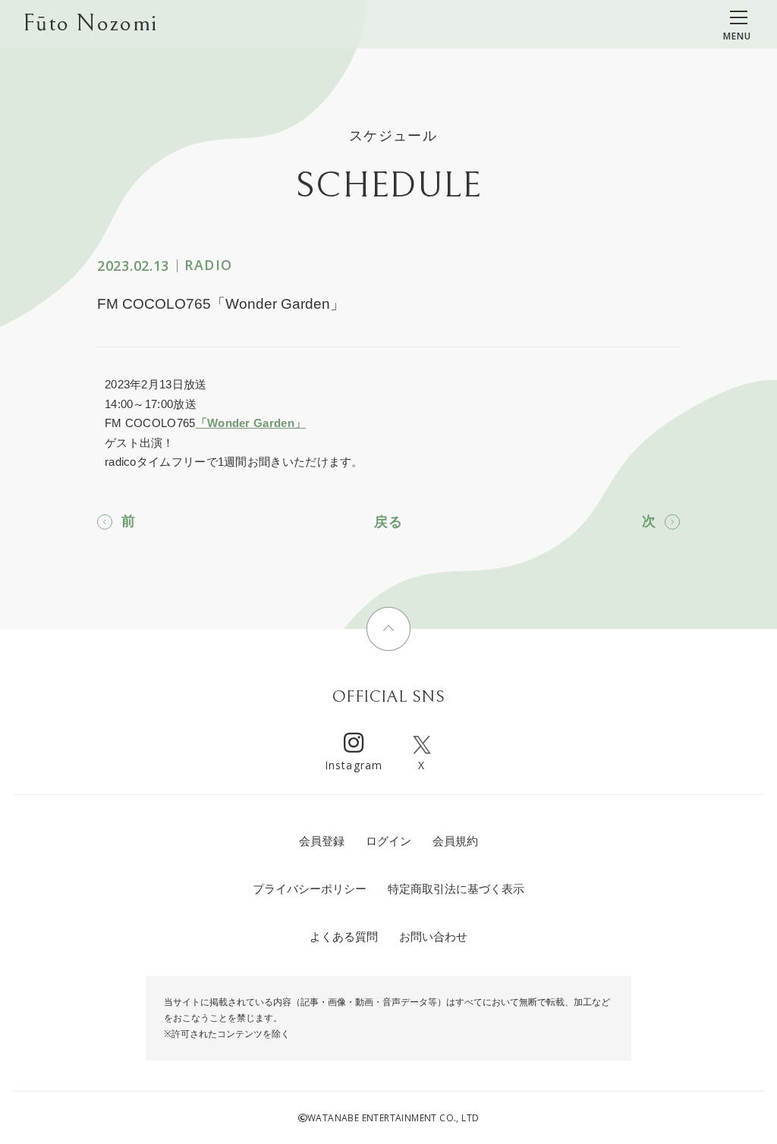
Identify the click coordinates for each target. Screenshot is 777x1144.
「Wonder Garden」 (251, 422)
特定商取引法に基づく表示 (456, 888)
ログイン (388, 840)
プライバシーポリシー (309, 888)
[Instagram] (354, 744)
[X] (421, 744)
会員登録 (321, 840)
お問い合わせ (433, 936)
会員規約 (455, 840)
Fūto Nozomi (90, 23)
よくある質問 (344, 936)
